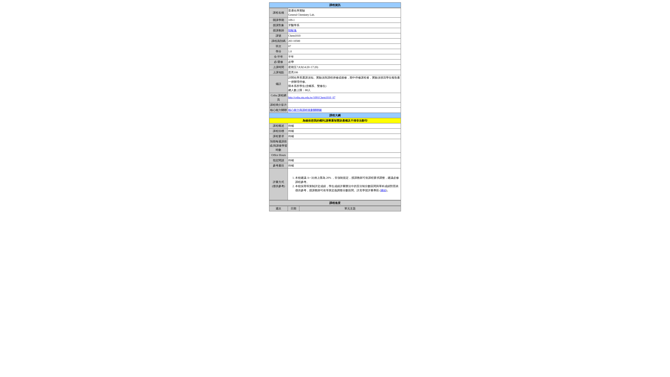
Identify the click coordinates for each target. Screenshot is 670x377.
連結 (383, 190)
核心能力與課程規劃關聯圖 (305, 110)
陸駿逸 (292, 30)
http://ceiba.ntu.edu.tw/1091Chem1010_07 (311, 97)
